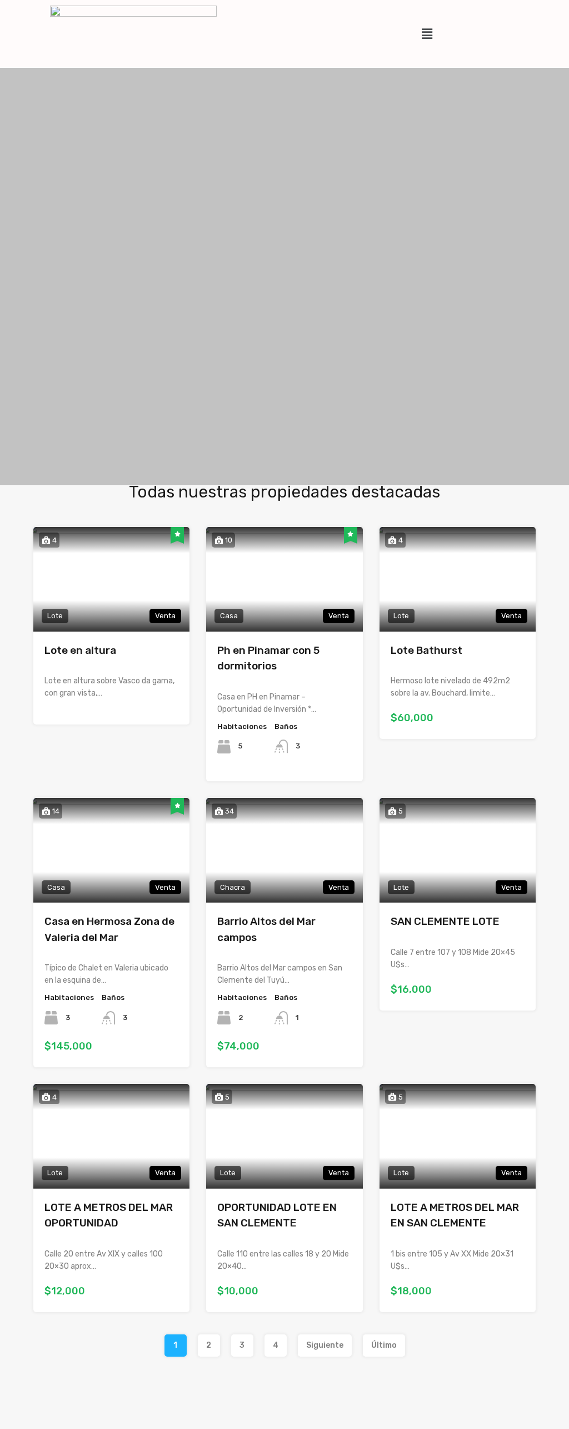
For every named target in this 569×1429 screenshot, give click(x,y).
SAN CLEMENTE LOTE (445, 921)
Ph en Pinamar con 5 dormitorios (268, 658)
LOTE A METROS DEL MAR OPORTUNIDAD (108, 1215)
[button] (426, 34)
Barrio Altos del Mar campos (266, 929)
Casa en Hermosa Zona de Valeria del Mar (109, 929)
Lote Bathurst (426, 650)
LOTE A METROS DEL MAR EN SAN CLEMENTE (455, 1215)
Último (384, 1345)
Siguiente (324, 1345)
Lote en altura (80, 650)
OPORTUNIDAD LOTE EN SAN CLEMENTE (277, 1215)
